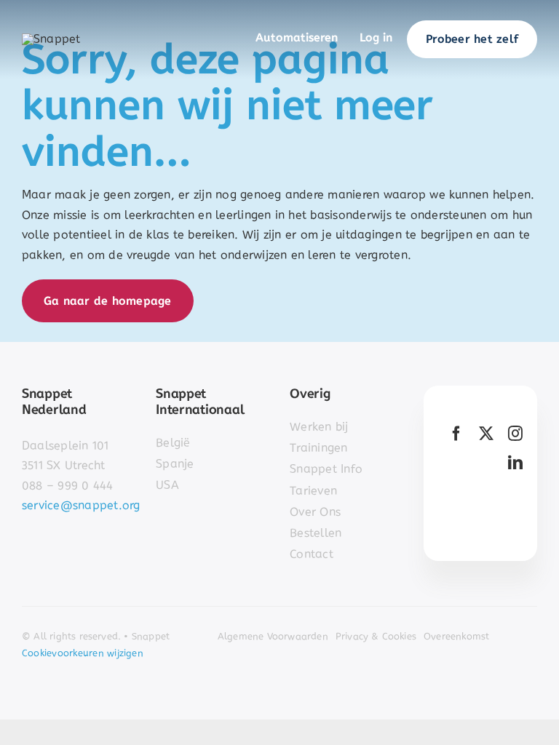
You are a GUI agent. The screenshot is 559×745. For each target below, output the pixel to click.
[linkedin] (515, 462)
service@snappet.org (81, 505)
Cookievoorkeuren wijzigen (82, 653)
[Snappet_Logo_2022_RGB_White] (51, 39)
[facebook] (456, 433)
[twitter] (486, 433)
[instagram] (515, 433)
